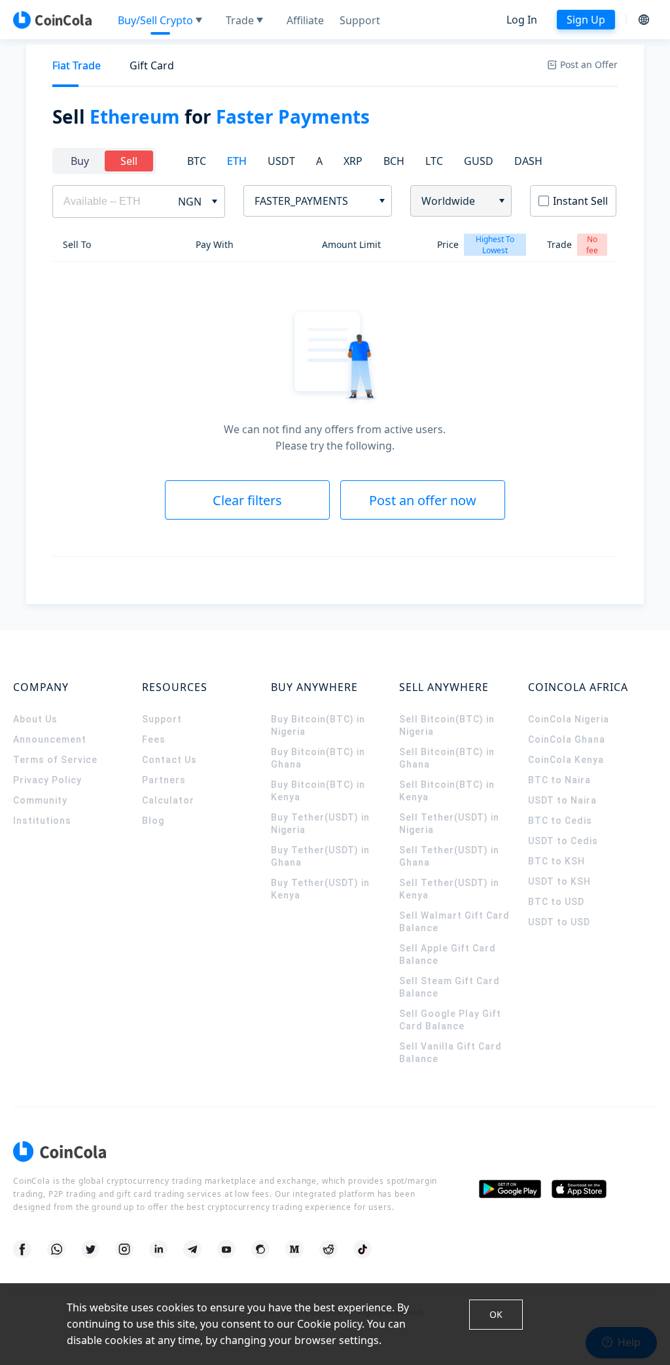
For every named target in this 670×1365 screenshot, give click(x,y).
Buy (80, 161)
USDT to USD (559, 922)
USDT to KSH (559, 881)
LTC (434, 161)
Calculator (168, 800)
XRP (353, 161)
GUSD (478, 161)
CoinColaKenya (566, 759)
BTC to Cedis (560, 820)
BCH (393, 161)
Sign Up (586, 19)
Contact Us (169, 759)
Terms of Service (55, 759)
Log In (521, 19)
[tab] (76, 66)
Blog (153, 820)
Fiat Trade (76, 65)
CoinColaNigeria (568, 719)
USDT (281, 161)
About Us (35, 719)
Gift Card (152, 65)
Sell (128, 161)
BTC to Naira (559, 780)
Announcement (49, 739)
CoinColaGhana (566, 739)
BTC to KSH (556, 861)
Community (40, 800)
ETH (237, 161)
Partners (164, 780)
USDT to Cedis (563, 841)
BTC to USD (556, 901)
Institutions (42, 820)
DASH (528, 161)
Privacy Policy (47, 780)
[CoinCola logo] (52, 19)
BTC (196, 161)
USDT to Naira (562, 800)
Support (162, 719)
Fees (154, 739)
